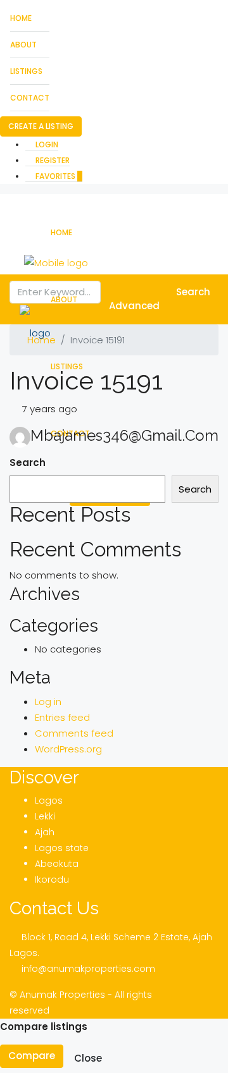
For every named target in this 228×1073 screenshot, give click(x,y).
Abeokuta (57, 863)
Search (28, 462)
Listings (26, 71)
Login (46, 144)
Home (21, 18)
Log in (48, 701)
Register (52, 160)
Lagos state (62, 848)
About (23, 44)
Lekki (45, 816)
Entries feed (62, 717)
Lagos (49, 800)
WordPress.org (68, 749)
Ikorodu (52, 879)
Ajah (44, 832)
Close (88, 1058)
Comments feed (74, 733)
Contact (29, 97)
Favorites (58, 176)
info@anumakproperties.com (88, 968)
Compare (31, 1055)
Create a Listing (40, 126)
